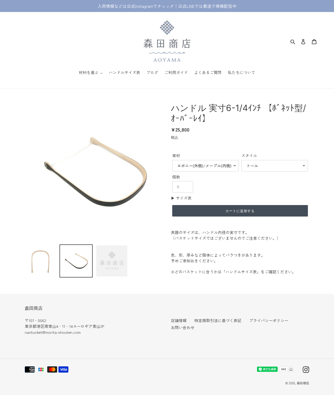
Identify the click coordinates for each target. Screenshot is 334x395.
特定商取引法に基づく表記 (217, 320)
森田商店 (303, 383)
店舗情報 (179, 320)
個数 (176, 177)
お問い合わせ (182, 327)
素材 (176, 155)
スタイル (249, 155)
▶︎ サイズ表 (181, 198)
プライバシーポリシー (268, 320)
